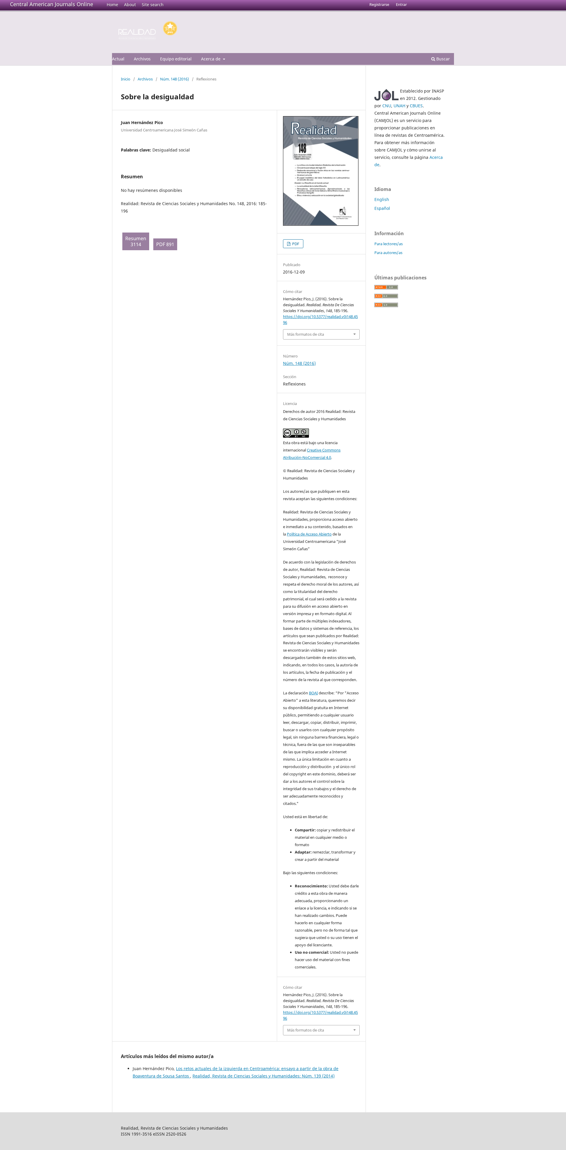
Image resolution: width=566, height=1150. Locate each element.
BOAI (313, 693)
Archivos (142, 59)
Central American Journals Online (51, 4)
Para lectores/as (388, 243)
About (130, 4)
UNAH (399, 105)
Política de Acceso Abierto (309, 534)
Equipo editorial (176, 59)
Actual (118, 59)
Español (382, 208)
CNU (386, 105)
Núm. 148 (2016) (174, 79)
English (381, 199)
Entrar (401, 4)
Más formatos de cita (305, 334)
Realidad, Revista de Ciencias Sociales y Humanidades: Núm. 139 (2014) (263, 1076)
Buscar (442, 59)
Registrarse (379, 4)
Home (112, 4)
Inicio (125, 79)
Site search (153, 4)
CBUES (416, 105)
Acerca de (211, 59)
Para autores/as (388, 252)
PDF (295, 243)
